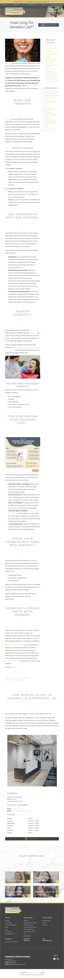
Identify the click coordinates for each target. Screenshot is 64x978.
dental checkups (33, 86)
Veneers (8, 63)
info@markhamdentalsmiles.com (21, 811)
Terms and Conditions (10, 925)
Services (17, 4)
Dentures (49, 99)
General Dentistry (51, 108)
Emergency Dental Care (30, 927)
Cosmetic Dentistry (52, 93)
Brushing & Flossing (52, 91)
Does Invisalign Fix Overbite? (14, 680)
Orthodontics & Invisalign (11, 941)
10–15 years (34, 330)
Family (48, 106)
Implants (48, 110)
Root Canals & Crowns (29, 931)
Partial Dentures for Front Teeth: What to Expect (52, 48)
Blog (43, 4)
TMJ (47, 127)
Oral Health (49, 119)
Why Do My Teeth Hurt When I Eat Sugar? (51, 54)
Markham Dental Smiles (15, 645)
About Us (4, 4)
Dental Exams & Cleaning (30, 922)
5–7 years (32, 333)
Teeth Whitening (51, 123)
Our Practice (8, 931)
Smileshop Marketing (34, 972)
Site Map (7, 920)
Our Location (31, 4)
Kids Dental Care (51, 114)
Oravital (26, 920)
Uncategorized (50, 129)
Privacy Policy (8, 922)
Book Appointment (57, 4)
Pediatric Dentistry (28, 925)
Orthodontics (50, 121)
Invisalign (48, 112)
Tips (47, 125)
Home (6, 927)
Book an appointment (13, 661)
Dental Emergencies (52, 95)
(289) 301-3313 (54, 11)
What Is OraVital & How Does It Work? (17, 678)
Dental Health (50, 97)
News (47, 116)
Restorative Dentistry (29, 929)
